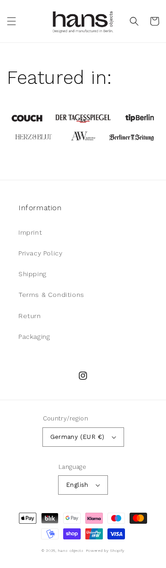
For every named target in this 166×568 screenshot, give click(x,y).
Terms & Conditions (51, 294)
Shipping (32, 274)
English (77, 484)
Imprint (30, 232)
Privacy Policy (40, 253)
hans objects (70, 550)
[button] (11, 21)
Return (29, 316)
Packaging (34, 336)
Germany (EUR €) (77, 436)
